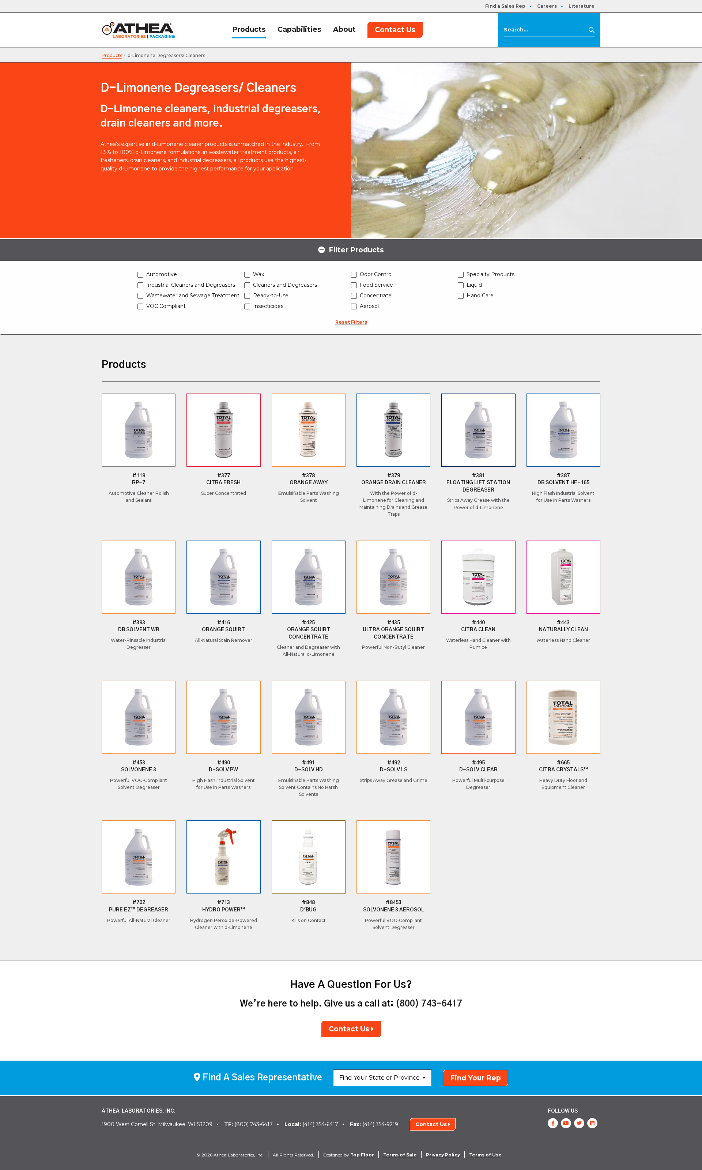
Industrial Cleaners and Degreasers (190, 285)
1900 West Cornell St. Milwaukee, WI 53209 (157, 1124)
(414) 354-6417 (311, 1124)
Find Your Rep (475, 1078)
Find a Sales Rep (505, 6)
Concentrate (376, 295)
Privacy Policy (443, 1155)
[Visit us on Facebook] (553, 1123)
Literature (582, 6)
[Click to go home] (138, 29)
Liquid (474, 285)
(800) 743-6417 (429, 1004)
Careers (547, 6)
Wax (258, 274)
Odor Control (376, 274)
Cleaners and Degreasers (285, 285)
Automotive (161, 274)
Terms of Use (485, 1155)
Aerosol (369, 306)
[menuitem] (505, 6)
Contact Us (395, 30)
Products (249, 29)
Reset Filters (351, 322)
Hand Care (480, 295)
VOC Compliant (166, 306)
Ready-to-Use (270, 295)
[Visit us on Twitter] (579, 1123)
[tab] (351, 249)
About (344, 29)
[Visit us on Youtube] (566, 1123)
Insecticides (268, 306)
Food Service (376, 285)
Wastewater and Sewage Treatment (192, 295)
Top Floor (362, 1155)
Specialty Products (490, 274)
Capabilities (299, 29)
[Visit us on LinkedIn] (592, 1123)
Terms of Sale (400, 1155)
